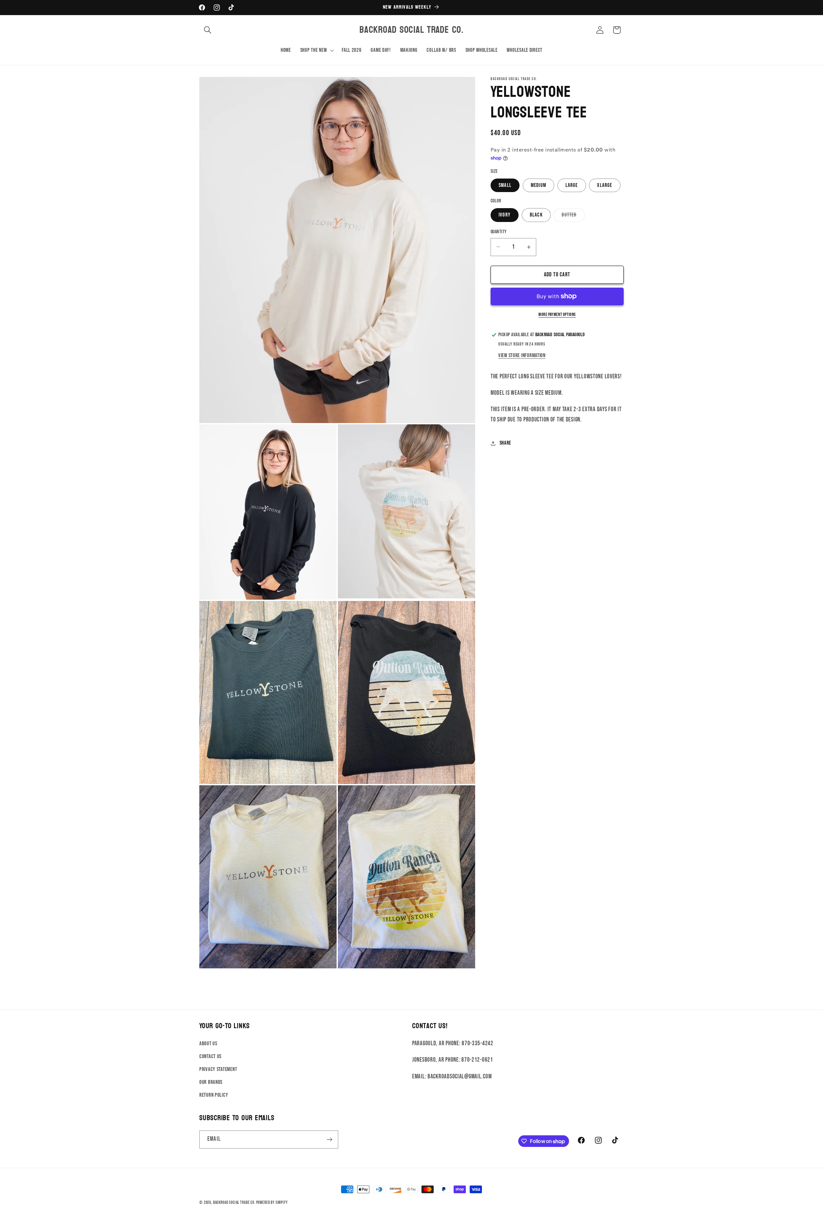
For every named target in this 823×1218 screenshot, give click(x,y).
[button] (207, 30)
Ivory (505, 215)
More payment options (557, 314)
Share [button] (505, 443)
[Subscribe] (329, 1139)
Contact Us (210, 1056)
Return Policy (213, 1095)
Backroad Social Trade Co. (234, 1202)
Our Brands (210, 1082)
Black (536, 215)
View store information (522, 355)
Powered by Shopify (272, 1202)
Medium (538, 185)
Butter (573, 216)
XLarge (604, 185)
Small (505, 185)
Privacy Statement (218, 1069)
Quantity (499, 232)
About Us (208, 1043)
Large (571, 185)
